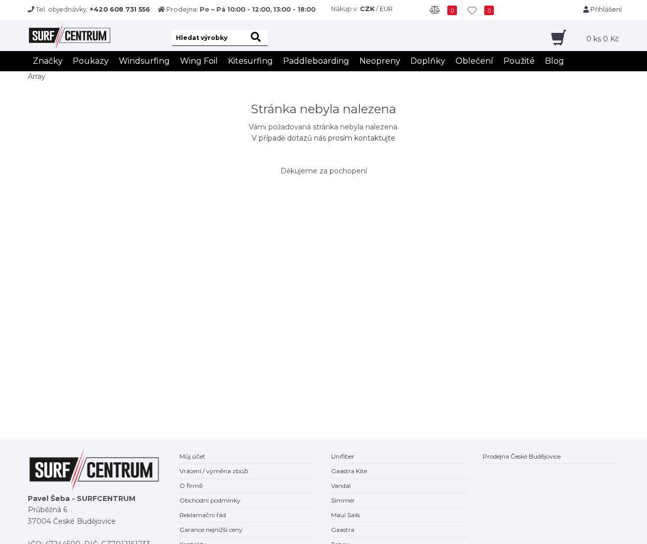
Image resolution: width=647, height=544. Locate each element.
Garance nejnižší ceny (211, 529)
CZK (367, 9)
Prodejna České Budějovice (522, 456)
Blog (554, 61)
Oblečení (474, 61)
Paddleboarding (316, 61)
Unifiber (342, 456)
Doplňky (427, 61)
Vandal (341, 485)
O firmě (191, 485)
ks (602, 38)
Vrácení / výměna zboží (213, 471)
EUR (386, 9)
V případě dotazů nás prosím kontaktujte (323, 138)
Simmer (343, 500)
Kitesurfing (250, 61)
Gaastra (342, 529)
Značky (48, 61)
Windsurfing (144, 61)
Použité (519, 61)
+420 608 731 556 (119, 9)
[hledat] (258, 37)
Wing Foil (199, 61)
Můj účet (192, 456)
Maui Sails (345, 515)
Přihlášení (605, 9)
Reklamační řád (202, 515)
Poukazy (91, 61)
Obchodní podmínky (210, 500)
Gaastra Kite (349, 471)
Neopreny (379, 61)
